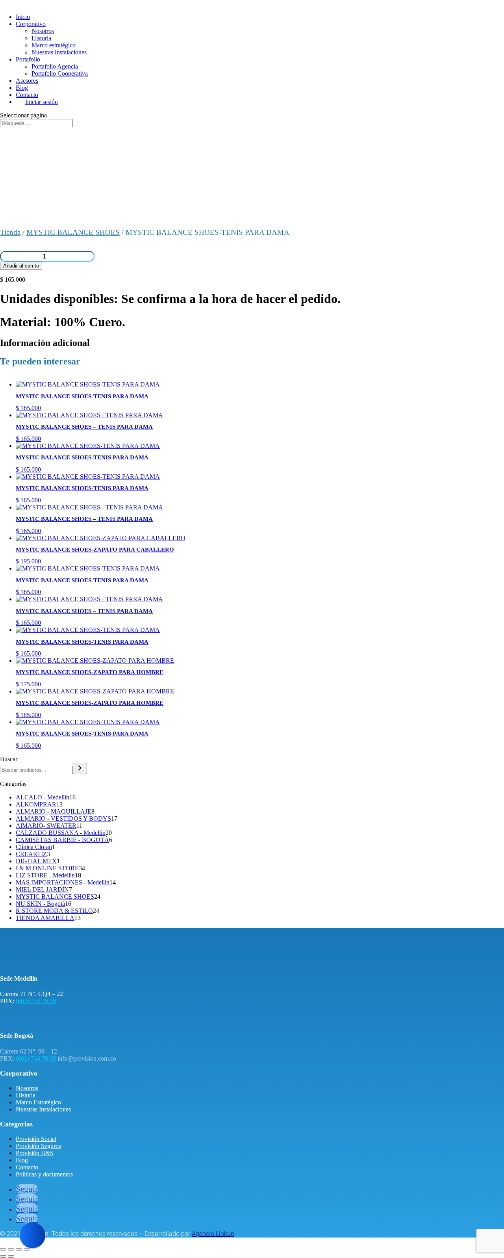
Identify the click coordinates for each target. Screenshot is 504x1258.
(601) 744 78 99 (36, 1058)
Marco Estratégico (38, 1102)
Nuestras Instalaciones (59, 52)
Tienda (10, 232)
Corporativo (31, 23)
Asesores (27, 80)
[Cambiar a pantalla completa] (11, 1249)
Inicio (23, 16)
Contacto (27, 94)
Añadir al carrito (21, 266)
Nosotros (43, 31)
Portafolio (28, 59)
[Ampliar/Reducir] (3, 1249)
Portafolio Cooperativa (60, 73)
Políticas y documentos (44, 1174)
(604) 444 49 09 (36, 1001)
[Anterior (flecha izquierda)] (3, 1256)
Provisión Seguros (38, 1146)
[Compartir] (19, 1249)
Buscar (8, 759)
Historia (41, 38)
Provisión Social (36, 1138)
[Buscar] (80, 768)
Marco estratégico (54, 45)
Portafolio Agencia (55, 66)
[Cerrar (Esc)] (27, 1249)
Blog (22, 87)
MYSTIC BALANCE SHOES (73, 232)
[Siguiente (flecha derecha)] (11, 1256)
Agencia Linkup (213, 1234)
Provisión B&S (35, 1153)
